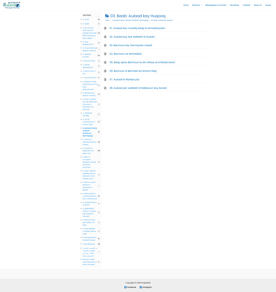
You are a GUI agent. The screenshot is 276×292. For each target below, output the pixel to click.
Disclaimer (234, 5)
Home (186, 5)
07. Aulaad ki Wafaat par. (125, 79)
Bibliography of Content (216, 5)
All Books (196, 5)
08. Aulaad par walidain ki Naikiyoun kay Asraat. (138, 88)
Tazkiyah (246, 5)
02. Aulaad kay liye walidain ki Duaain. (132, 36)
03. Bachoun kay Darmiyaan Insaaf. (131, 45)
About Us (258, 5)
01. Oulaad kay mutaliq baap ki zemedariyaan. (138, 28)
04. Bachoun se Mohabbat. (126, 54)
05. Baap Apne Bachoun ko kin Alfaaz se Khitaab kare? (142, 62)
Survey (268, 5)
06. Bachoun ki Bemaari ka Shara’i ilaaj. (133, 71)
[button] (201, 5)
